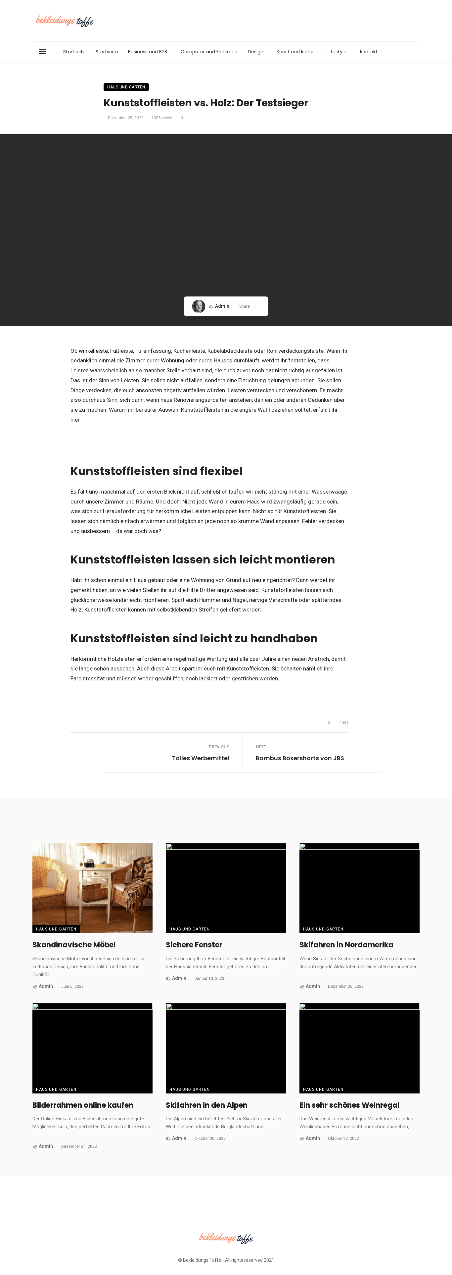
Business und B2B (147, 51)
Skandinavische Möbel (73, 945)
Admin (222, 306)
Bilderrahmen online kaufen (82, 1105)
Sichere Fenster (194, 945)
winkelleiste (93, 350)
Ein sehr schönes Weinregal (349, 1105)
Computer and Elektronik (209, 51)
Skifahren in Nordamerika (346, 945)
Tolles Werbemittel (200, 758)
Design (255, 51)
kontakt (369, 51)
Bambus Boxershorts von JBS (300, 758)
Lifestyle (337, 51)
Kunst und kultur (295, 51)
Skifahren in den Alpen (207, 1105)
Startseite (74, 51)
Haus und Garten (126, 87)
